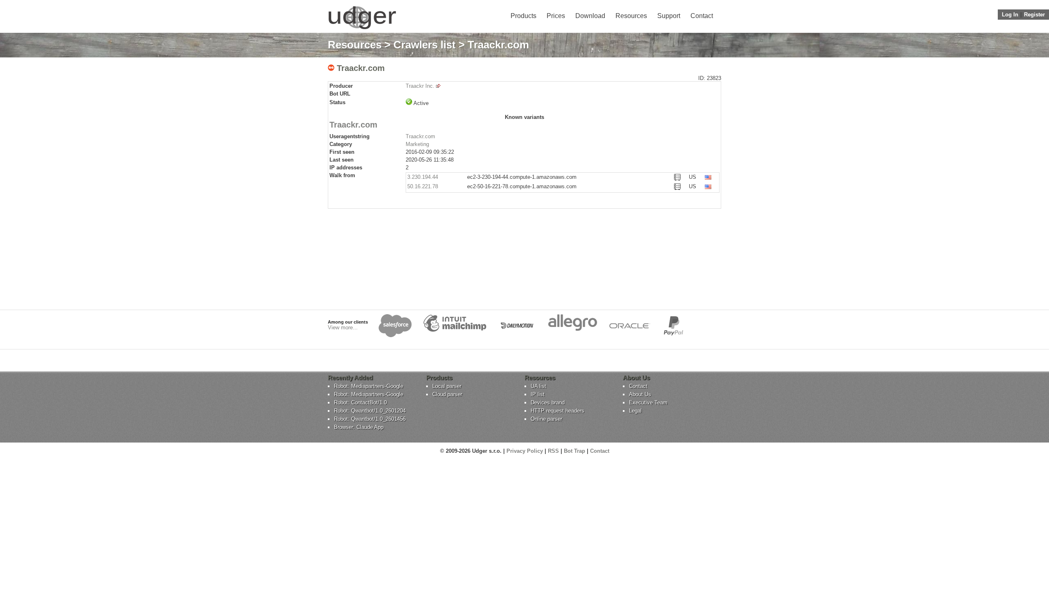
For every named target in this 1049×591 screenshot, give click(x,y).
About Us (640, 394)
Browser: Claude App (359, 427)
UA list (538, 386)
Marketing (417, 144)
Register (1034, 14)
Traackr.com (420, 136)
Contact (701, 15)
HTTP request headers (557, 411)
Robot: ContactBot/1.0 (360, 402)
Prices (556, 15)
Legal (635, 411)
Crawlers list (424, 45)
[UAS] (362, 29)
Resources (631, 15)
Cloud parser (447, 394)
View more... (343, 327)
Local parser (446, 386)
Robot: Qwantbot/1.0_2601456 (370, 419)
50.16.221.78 (422, 186)
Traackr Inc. (420, 86)
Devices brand (548, 402)
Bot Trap (574, 451)
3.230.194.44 (422, 177)
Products (523, 15)
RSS (553, 451)
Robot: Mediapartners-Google (368, 386)
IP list (538, 394)
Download (590, 15)
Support (668, 15)
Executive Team (648, 402)
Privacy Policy (524, 451)
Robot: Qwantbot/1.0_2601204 (370, 411)
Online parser (546, 419)
